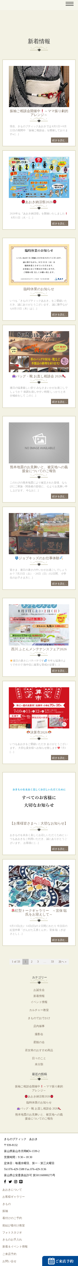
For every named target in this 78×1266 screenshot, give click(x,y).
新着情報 (39, 996)
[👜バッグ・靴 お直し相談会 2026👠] (39, 351)
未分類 (39, 1064)
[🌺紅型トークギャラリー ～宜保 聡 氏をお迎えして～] (39, 885)
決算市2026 (39, 732)
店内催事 (39, 1026)
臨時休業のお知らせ (39, 289)
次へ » (62, 961)
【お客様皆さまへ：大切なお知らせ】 (39, 823)
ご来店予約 (9, 1254)
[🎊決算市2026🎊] (39, 707)
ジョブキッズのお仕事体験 (39, 558)
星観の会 (39, 1042)
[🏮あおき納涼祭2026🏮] (39, 177)
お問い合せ (9, 1261)
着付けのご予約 (12, 1218)
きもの (6, 1204)
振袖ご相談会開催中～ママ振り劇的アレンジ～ (39, 113)
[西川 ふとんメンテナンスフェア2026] (39, 624)
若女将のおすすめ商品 (39, 1050)
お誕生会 (39, 989)
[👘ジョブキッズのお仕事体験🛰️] (39, 533)
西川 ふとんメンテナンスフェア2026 (39, 649)
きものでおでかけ (39, 1018)
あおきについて (12, 1189)
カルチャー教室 (39, 1010)
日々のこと (39, 1058)
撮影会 (39, 1034)
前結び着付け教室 (13, 1225)
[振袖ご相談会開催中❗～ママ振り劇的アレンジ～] (39, 86)
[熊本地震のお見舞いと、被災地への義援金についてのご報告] (39, 442)
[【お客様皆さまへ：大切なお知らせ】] (39, 798)
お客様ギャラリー (13, 1196)
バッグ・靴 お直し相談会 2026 (39, 376)
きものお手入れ (12, 1239)
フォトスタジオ (12, 1232)
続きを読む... (59, 140)
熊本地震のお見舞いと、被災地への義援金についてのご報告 (39, 469)
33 (52, 961)
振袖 (5, 1211)
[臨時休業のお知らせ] (39, 264)
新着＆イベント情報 (15, 1246)
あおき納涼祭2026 (39, 202)
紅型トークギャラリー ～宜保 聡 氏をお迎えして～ (41, 912)
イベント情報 (39, 1002)
